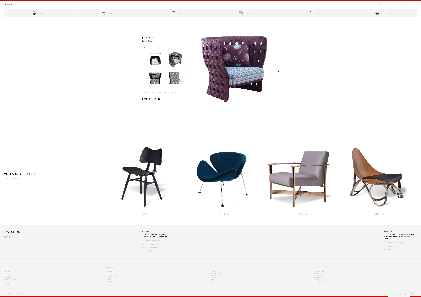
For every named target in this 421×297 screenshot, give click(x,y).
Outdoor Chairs (215, 273)
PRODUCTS (8, 271)
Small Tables (318, 277)
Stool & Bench (112, 275)
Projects (382, 5)
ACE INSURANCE (10, 279)
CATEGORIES (112, 267)
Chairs (212, 271)
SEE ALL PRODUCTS (11, 179)
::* (416, 293)
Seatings (110, 271)
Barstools (317, 273)
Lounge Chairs (319, 271)
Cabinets (110, 281)
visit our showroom (167, 93)
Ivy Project (7, 277)
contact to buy (148, 93)
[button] (278, 69)
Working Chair (319, 275)
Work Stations (318, 281)
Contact (393, 5)
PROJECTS (8, 276)
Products (370, 5)
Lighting (213, 281)
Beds (212, 279)
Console (213, 277)
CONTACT (7, 284)
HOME (6, 267)
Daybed (316, 279)
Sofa (108, 273)
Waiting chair (214, 275)
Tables (109, 277)
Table (109, 279)
